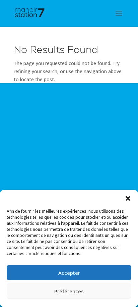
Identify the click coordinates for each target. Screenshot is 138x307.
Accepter (69, 272)
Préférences (69, 291)
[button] (128, 198)
